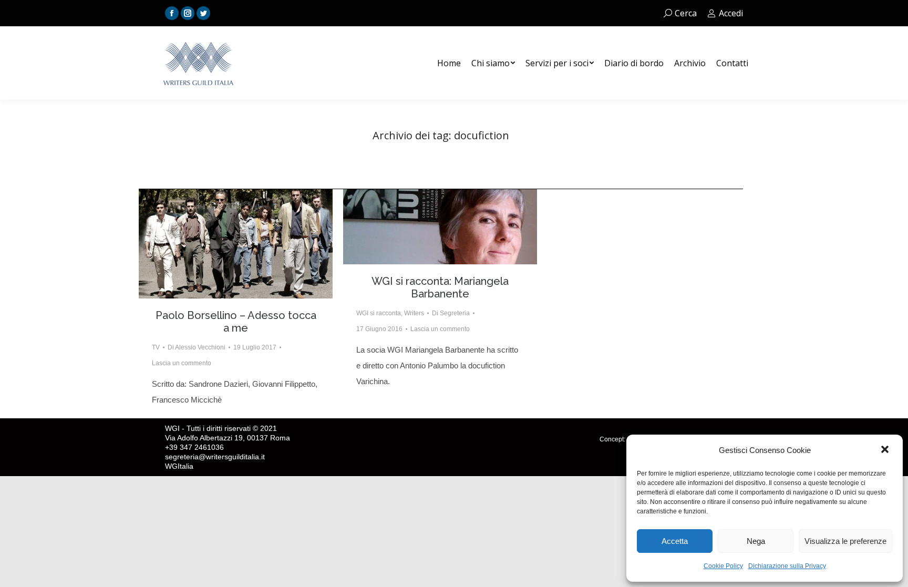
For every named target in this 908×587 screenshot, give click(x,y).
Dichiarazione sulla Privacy (787, 566)
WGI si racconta (378, 313)
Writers (414, 313)
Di (196, 347)
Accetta (675, 541)
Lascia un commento (181, 363)
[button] (886, 450)
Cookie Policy (723, 566)
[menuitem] (449, 63)
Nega (756, 541)
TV (156, 347)
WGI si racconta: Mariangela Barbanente (440, 287)
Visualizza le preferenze (845, 541)
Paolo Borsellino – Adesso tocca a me (236, 321)
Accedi (731, 13)
